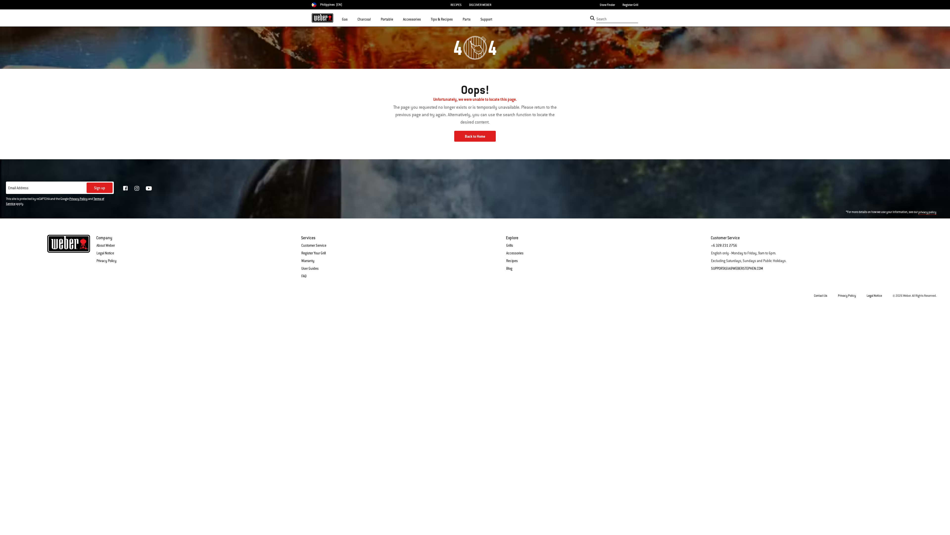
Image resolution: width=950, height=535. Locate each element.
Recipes (512, 261)
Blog (509, 268)
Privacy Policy (78, 199)
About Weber (105, 245)
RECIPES (456, 5)
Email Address (18, 188)
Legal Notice (105, 253)
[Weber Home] (322, 17)
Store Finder (607, 5)
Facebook (125, 188)
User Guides (310, 268)
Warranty (307, 261)
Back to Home (475, 136)
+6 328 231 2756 (724, 245)
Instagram (137, 188)
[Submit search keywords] (592, 18)
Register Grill (630, 5)
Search (601, 19)
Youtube (148, 188)
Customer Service (313, 245)
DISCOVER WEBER (480, 5)
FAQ (304, 276)
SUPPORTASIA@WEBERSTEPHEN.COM (737, 268)
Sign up (99, 188)
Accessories (514, 253)
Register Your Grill (313, 253)
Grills (509, 245)
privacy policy (927, 212)
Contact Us (820, 296)
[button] (351, 19)
